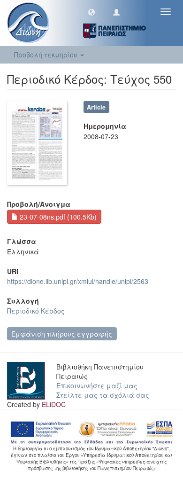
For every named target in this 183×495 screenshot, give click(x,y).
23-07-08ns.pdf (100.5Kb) (57, 216)
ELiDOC (54, 404)
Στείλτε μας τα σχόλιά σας (102, 395)
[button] (91, 12)
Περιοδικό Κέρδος (36, 310)
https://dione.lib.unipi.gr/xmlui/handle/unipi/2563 (77, 281)
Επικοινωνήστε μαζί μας (96, 385)
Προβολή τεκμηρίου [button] (46, 54)
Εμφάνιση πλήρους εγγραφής (61, 333)
